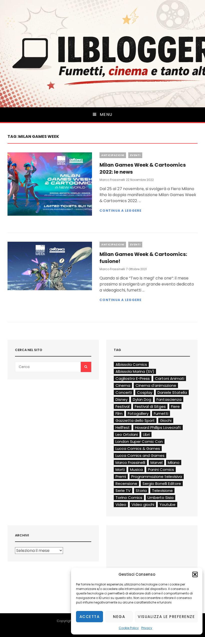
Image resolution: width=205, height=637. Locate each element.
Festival (123, 406)
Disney (122, 399)
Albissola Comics (131, 364)
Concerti (124, 392)
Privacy (146, 628)
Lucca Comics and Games (140, 455)
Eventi (135, 155)
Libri (146, 434)
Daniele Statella (172, 392)
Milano (174, 462)
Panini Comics (161, 469)
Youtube (168, 504)
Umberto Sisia (161, 497)
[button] (195, 574)
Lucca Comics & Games (138, 448)
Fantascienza (169, 399)
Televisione (162, 490)
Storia (141, 490)
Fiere (175, 406)
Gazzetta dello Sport (135, 420)
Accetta (90, 616)
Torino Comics (129, 497)
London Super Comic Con (139, 441)
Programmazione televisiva (156, 476)
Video (121, 504)
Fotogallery (138, 413)
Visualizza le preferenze (166, 616)
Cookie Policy (129, 628)
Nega (119, 616)
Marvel (156, 462)
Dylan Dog (142, 399)
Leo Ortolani (127, 434)
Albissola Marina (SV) (135, 371)
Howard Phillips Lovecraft (158, 427)
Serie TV (123, 490)
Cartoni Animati (169, 378)
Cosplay (144, 392)
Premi (121, 476)
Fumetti (161, 413)
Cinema (123, 385)
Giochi (166, 420)
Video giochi (143, 504)
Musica (136, 469)
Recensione (126, 483)
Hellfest (123, 427)
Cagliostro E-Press (133, 378)
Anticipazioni (112, 155)
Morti (120, 469)
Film (119, 413)
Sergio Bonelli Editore (161, 483)
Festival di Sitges (150, 406)
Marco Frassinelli (112, 180)
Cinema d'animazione (156, 385)
